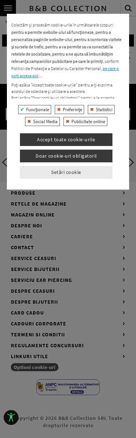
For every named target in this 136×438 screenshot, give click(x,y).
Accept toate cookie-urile (66, 139)
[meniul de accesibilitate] (11, 417)
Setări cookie (66, 172)
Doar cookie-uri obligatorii (66, 156)
